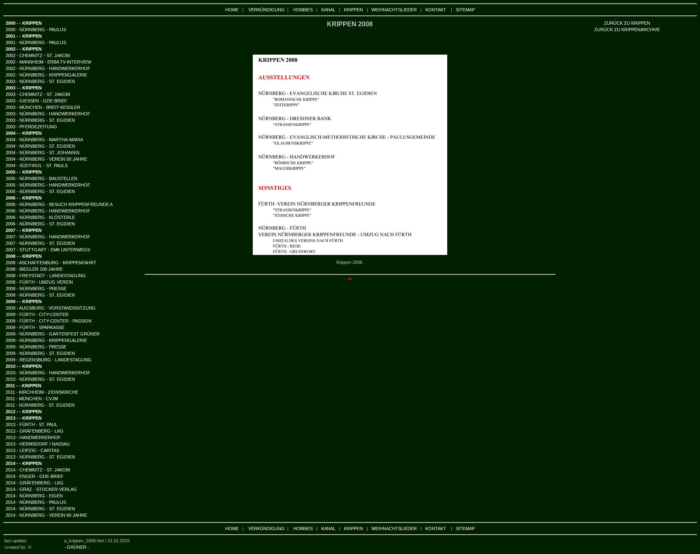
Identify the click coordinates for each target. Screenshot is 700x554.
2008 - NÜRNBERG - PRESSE (36, 288)
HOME (232, 9)
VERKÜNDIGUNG (266, 9)
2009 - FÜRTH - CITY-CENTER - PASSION (49, 320)
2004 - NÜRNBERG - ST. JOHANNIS (42, 152)
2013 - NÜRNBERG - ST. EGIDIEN (40, 456)
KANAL (328, 9)
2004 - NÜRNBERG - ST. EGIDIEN (40, 146)
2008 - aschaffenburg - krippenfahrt (51, 262)
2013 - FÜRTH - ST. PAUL (32, 424)
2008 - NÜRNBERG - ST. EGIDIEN (40, 295)
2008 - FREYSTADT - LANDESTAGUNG (46, 275)
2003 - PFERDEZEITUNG (31, 126)
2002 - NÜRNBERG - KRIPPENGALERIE (46, 74)
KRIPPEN (353, 9)
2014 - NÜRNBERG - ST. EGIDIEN (40, 508)
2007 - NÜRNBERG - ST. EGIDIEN (40, 243)
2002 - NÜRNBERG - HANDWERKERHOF (48, 68)
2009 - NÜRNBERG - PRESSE (36, 346)
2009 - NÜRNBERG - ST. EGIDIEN (40, 353)
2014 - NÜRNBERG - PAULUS (36, 502)
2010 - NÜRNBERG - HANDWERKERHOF (48, 372)
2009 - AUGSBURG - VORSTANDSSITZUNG (51, 308)
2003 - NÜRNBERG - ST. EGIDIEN (40, 120)
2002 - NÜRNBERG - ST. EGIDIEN (40, 81)
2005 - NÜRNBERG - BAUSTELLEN (41, 178)
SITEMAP (465, 9)
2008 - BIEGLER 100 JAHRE (34, 269)
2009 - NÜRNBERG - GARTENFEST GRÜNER (53, 333)
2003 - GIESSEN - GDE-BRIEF (36, 100)
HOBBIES (303, 9)
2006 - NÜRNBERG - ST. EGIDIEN (40, 223)
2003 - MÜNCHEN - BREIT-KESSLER (43, 107)
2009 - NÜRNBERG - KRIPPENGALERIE (46, 340)
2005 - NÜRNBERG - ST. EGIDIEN (40, 191)
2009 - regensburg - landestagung (49, 359)
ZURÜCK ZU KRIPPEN (627, 23)
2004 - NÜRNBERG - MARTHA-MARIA (44, 139)
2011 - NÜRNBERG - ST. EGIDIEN (40, 405)
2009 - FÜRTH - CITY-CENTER (37, 314)
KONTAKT (435, 9)
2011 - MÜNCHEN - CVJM (32, 398)
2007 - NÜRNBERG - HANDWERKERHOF (48, 236)
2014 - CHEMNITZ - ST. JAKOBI (38, 469)
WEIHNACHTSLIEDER (394, 9)
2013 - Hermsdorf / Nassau (38, 444)
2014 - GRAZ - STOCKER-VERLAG (41, 489)
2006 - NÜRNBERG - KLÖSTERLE (40, 217)
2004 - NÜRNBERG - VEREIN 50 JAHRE (46, 159)
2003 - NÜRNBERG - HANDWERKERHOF (48, 113)
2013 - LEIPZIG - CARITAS (32, 450)
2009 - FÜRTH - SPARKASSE (35, 327)
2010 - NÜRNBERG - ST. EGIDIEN (40, 379)
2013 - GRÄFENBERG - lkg (35, 431)
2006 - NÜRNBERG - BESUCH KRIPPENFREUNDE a (59, 204)
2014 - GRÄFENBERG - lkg (35, 482)
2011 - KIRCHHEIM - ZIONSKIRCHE (42, 392)
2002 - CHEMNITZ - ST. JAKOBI (38, 55)
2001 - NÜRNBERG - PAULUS (36, 42)
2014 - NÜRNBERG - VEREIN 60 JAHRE (46, 515)
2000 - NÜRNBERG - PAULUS (36, 29)
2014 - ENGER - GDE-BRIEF (35, 476)
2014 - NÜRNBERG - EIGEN (34, 495)
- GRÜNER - (76, 547)
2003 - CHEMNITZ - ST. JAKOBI (38, 94)
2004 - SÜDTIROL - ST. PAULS (37, 165)
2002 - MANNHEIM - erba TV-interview (48, 61)
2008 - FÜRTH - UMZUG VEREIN (39, 282)
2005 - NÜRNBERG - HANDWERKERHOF (48, 185)
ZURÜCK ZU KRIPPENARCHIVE (627, 29)
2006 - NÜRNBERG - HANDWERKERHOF (48, 210)
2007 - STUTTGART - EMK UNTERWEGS (48, 249)
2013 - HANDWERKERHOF (33, 437)
